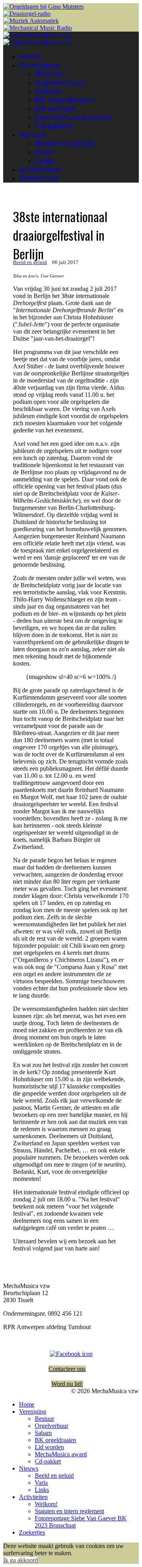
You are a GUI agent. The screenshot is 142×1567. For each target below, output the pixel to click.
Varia (44, 152)
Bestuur (50, 74)
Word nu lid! (67, 1383)
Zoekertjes (38, 178)
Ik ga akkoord (20, 1560)
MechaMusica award (73, 117)
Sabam (47, 91)
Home (30, 56)
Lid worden (55, 108)
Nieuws (32, 134)
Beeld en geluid (64, 143)
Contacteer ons (67, 1368)
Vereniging (39, 65)
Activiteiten (40, 169)
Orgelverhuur (60, 82)
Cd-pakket (54, 126)
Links (44, 161)
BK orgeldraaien (65, 100)
